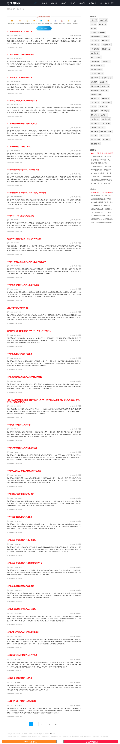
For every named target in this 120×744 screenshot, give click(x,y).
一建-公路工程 (105, 123)
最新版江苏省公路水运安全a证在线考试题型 (102, 219)
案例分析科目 (95, 115)
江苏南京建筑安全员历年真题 (101, 199)
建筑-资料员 (106, 140)
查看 (21, 47)
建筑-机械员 (94, 131)
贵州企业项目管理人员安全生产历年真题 (102, 212)
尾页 (56, 724)
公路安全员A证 (106, 45)
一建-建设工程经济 (105, 78)
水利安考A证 (94, 111)
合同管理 (93, 24)
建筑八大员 (82, 3)
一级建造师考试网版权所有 (29, 734)
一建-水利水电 (95, 61)
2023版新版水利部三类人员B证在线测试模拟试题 (102, 176)
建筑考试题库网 (36, 736)
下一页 (48, 724)
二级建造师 (54, 3)
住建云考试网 (87, 736)
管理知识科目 (95, 123)
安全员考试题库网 (66, 736)
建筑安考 (63, 3)
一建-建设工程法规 (105, 131)
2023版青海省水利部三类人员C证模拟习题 (102, 173)
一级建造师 (43, 3)
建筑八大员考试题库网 (77, 736)
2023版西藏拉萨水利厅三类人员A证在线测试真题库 (102, 156)
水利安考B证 (105, 41)
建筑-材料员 (105, 86)
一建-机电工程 (103, 107)
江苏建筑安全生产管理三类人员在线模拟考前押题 (102, 160)
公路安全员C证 (95, 36)
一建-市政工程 (95, 119)
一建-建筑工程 (95, 49)
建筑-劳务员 (103, 82)
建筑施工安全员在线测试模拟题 (101, 180)
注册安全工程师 (104, 3)
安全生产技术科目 (96, 57)
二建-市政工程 (95, 53)
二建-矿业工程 (95, 102)
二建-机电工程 (95, 45)
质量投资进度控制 (96, 94)
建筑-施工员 (102, 24)
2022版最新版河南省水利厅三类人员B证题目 (102, 216)
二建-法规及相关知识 (97, 74)
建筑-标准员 (20, 9)
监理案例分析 (95, 90)
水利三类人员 (106, 49)
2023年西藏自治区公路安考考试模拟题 (102, 166)
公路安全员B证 (106, 102)
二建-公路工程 (106, 61)
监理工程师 (92, 3)
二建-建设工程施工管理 (97, 127)
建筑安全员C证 (104, 135)
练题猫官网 (9, 736)
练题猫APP (16, 736)
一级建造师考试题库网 (55, 736)
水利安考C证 (105, 98)
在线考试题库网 (104, 736)
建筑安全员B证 (95, 86)
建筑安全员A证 (95, 144)
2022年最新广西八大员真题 (100, 206)
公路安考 (72, 3)
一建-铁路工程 (95, 98)
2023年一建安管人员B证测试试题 (102, 183)
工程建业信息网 (45, 736)
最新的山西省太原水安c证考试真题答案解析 (102, 195)
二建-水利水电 (106, 119)
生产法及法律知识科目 (97, 65)
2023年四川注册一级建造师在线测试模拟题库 (102, 170)
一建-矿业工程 (95, 41)
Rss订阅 (52, 734)
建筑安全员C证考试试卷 (99, 163)
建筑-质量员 (103, 20)
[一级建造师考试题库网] (14, 3)
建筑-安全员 (104, 90)
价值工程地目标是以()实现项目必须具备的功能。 (102, 222)
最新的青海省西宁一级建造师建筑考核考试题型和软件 (102, 209)
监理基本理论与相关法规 (98, 32)
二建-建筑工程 (105, 111)
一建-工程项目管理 (96, 69)
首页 (35, 3)
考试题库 (93, 28)
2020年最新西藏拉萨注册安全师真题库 (102, 202)
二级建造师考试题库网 (25, 736)
